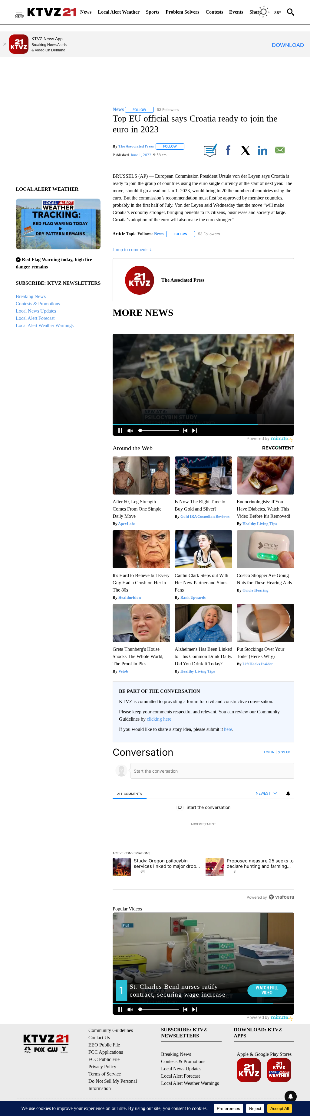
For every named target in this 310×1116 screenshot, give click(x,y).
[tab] (130, 794)
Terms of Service (104, 1073)
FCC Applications (105, 1052)
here (228, 729)
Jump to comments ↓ (132, 249)
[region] (203, 824)
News (85, 12)
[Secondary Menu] (23, 12)
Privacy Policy (102, 1066)
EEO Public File (104, 1044)
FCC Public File (104, 1059)
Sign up (284, 752)
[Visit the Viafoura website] (281, 897)
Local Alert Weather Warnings (45, 325)
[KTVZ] (52, 12)
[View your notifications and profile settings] (288, 793)
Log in (269, 752)
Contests (214, 12)
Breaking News (31, 296)
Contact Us (99, 1037)
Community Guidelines (110, 1030)
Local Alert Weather (119, 12)
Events (236, 12)
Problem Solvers (182, 12)
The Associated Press (136, 146)
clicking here (159, 719)
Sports (152, 12)
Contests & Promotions (38, 303)
